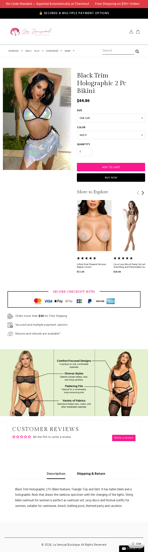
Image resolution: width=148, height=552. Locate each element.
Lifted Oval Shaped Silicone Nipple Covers (91, 266)
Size (79, 111)
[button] (142, 193)
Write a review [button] (124, 437)
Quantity (83, 144)
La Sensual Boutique (66, 545)
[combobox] (118, 51)
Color (81, 127)
